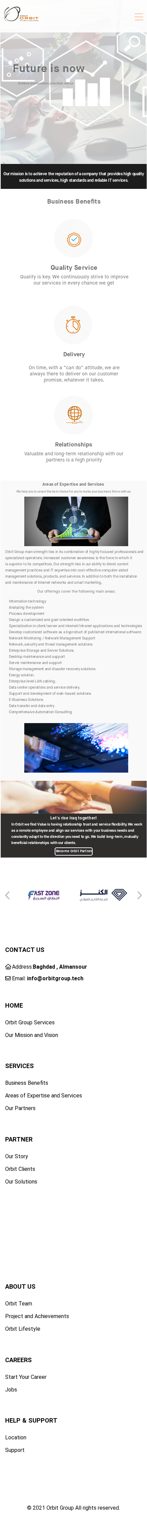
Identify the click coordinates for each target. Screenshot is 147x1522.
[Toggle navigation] (139, 18)
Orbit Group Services (30, 1022)
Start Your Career (25, 1377)
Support (15, 1450)
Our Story (16, 1156)
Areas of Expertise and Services (43, 1095)
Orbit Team (18, 1303)
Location (15, 1437)
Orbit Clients (20, 1169)
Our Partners (20, 1108)
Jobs (11, 1389)
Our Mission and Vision (31, 1035)
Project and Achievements (37, 1316)
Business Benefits (26, 1083)
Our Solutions (21, 1181)
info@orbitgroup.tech (55, 978)
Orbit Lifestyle (22, 1329)
